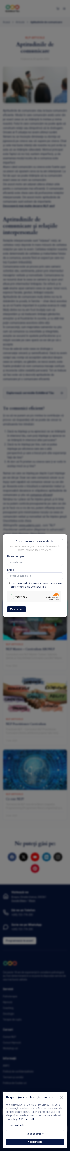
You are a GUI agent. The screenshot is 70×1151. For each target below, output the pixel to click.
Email (10, 569)
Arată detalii (17, 1125)
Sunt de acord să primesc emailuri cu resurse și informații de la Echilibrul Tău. (36, 585)
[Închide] (61, 1097)
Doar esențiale (35, 1133)
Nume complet (15, 556)
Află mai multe (27, 1119)
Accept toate (35, 1141)
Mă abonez (16, 609)
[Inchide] (62, 539)
